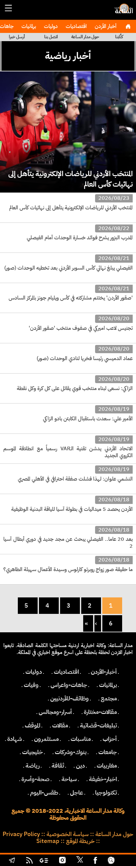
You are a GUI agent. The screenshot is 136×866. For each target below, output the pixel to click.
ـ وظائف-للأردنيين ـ (69, 698)
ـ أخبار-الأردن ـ (104, 672)
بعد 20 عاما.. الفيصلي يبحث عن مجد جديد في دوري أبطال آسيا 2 (68, 542)
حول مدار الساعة (85, 37)
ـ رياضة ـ (32, 765)
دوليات (50, 26)
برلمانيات (28, 26)
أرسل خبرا (17, 37)
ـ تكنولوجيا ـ (106, 792)
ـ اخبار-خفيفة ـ (103, 779)
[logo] (123, 11)
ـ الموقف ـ (32, 725)
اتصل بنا (51, 37)
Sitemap (47, 841)
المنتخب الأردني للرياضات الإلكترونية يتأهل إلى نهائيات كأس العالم (70, 178)
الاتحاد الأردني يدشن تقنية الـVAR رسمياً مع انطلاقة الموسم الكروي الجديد (68, 452)
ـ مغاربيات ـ (107, 765)
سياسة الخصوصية (68, 834)
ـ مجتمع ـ (109, 698)
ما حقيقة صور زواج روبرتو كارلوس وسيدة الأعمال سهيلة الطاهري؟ (68, 569)
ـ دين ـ (80, 765)
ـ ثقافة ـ (58, 765)
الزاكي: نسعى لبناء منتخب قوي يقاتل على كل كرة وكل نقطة (75, 388)
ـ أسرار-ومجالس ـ (55, 712)
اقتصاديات (75, 26)
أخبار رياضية (68, 56)
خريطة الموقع (80, 841)
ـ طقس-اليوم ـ (44, 792)
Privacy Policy (21, 834)
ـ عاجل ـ (76, 792)
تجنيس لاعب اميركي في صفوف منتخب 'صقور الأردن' (81, 328)
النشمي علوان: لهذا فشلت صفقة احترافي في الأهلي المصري (75, 479)
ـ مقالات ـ (60, 725)
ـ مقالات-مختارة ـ (100, 712)
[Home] (128, 26)
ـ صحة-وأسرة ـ (35, 779)
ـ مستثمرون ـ (46, 739)
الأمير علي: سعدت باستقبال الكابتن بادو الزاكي (88, 419)
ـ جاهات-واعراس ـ (69, 685)
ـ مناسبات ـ (81, 739)
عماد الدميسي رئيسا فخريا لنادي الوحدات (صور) (85, 358)
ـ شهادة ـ (14, 739)
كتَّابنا (119, 37)
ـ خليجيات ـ (32, 752)
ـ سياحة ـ (69, 779)
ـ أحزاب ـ (110, 739)
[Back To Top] (124, 861)
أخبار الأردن (105, 26)
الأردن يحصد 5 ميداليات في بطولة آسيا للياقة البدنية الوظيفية (72, 509)
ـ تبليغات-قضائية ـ (98, 725)
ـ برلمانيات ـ (108, 685)
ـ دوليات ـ (33, 672)
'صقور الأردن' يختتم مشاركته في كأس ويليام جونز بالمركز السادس (71, 298)
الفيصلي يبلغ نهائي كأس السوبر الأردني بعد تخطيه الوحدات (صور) (68, 268)
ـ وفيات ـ (31, 685)
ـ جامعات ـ (107, 752)
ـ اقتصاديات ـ (66, 672)
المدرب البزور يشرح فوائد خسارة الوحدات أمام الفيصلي (80, 238)
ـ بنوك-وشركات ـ (70, 752)
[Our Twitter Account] (79, 861)
